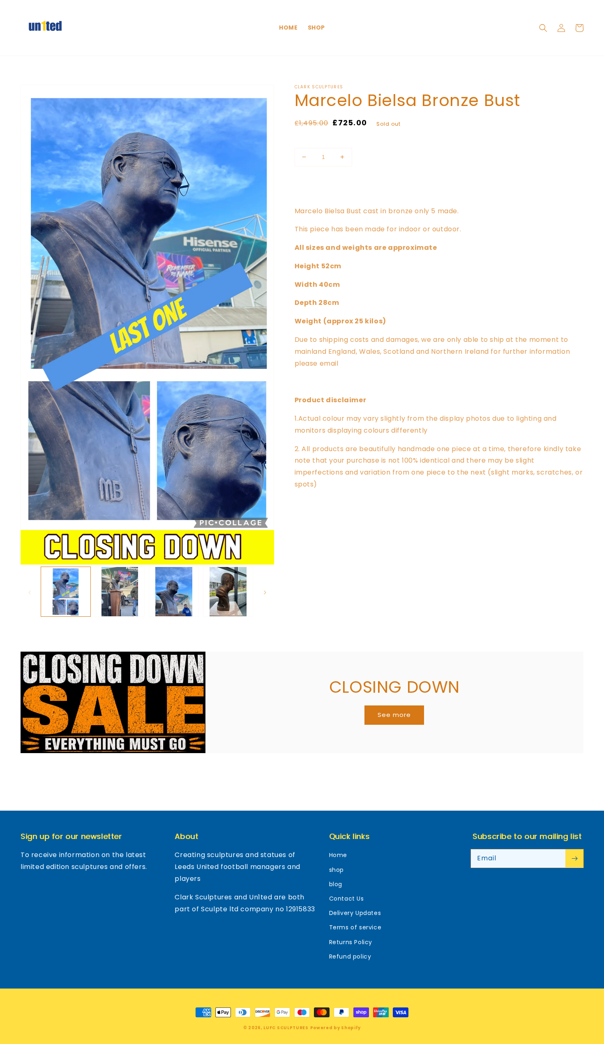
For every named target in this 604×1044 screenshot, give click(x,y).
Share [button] (313, 542)
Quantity (309, 141)
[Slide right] (165, 555)
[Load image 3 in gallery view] (174, 592)
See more (394, 714)
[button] (543, 28)
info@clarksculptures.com (385, 363)
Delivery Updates (355, 913)
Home (338, 855)
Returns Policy (350, 942)
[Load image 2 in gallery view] (120, 592)
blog (335, 884)
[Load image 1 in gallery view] (66, 592)
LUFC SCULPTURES (286, 1028)
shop (336, 870)
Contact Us (346, 898)
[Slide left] (129, 555)
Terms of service (355, 927)
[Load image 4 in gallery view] (228, 592)
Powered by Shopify (335, 1028)
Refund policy (350, 956)
